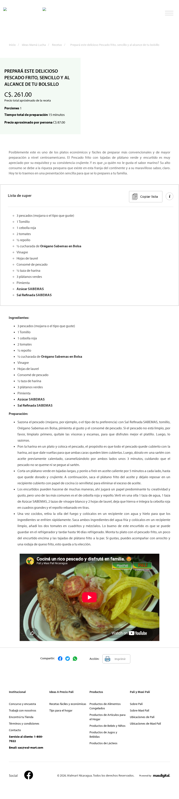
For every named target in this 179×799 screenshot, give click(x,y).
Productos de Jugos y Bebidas (103, 734)
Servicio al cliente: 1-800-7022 (26, 739)
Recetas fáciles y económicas (67, 704)
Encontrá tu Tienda (21, 717)
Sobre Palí (136, 704)
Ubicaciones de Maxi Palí (145, 723)
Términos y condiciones (24, 723)
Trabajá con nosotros (22, 710)
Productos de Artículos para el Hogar (108, 717)
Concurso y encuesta (22, 704)
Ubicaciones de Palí (142, 717)
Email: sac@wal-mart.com (26, 747)
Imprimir (120, 659)
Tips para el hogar (60, 710)
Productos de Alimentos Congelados (105, 706)
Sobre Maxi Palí (139, 710)
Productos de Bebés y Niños (108, 726)
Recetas (58, 45)
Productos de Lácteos (103, 743)
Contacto (15, 730)
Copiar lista (149, 197)
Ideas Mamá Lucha (35, 45)
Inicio (14, 45)
